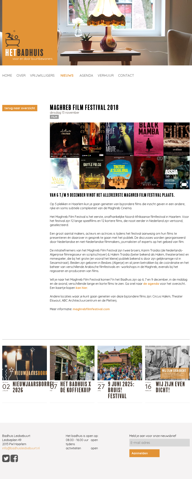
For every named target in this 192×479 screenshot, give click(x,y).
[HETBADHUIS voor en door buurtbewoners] (29, 64)
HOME (7, 75)
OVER (21, 75)
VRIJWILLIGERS (42, 75)
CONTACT (126, 75)
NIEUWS (67, 75)
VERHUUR (106, 75)
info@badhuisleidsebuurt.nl (21, 448)
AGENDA (86, 75)
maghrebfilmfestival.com (91, 309)
